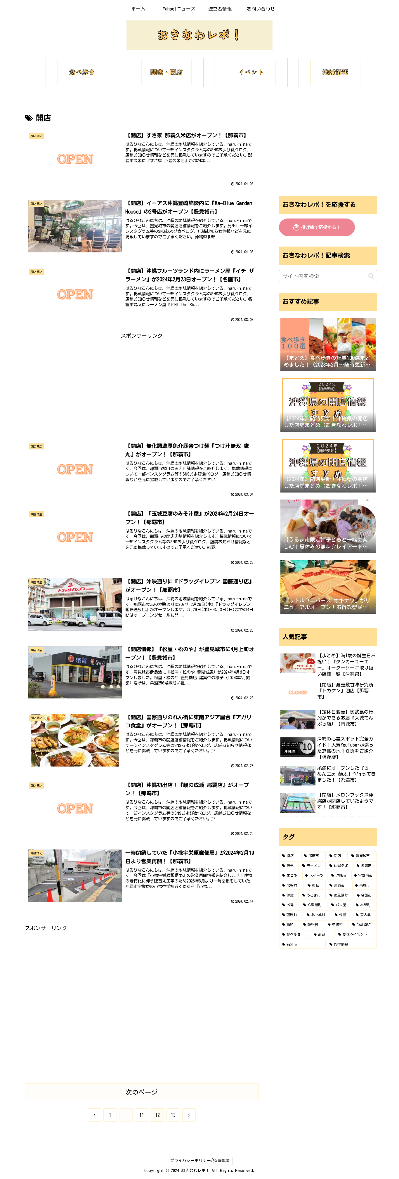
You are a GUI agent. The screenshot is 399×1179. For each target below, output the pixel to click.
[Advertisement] (142, 381)
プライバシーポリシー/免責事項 (199, 1161)
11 (141, 1115)
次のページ (142, 1092)
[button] (371, 276)
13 (173, 1115)
